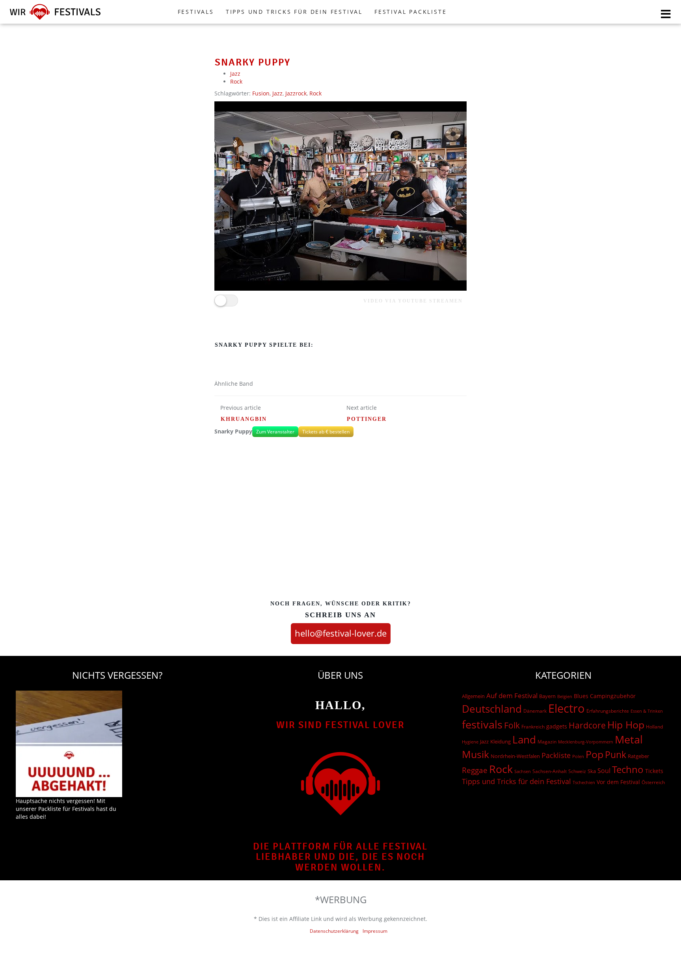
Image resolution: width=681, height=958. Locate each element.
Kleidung (500, 741)
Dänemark (535, 711)
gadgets (556, 726)
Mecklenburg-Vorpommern (585, 742)
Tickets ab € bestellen (326, 431)
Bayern (547, 696)
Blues (581, 696)
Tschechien (584, 782)
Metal (629, 739)
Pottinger (367, 419)
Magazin (547, 741)
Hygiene (470, 742)
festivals (482, 724)
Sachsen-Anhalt (549, 771)
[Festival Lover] (55, 19)
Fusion (261, 93)
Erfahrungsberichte (607, 711)
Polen (578, 756)
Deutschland (492, 709)
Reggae (474, 770)
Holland (654, 726)
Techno (628, 769)
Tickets (654, 771)
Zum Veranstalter (275, 431)
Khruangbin (244, 419)
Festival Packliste (410, 11)
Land (524, 739)
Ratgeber (638, 756)
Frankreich (533, 726)
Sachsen (522, 771)
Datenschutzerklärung (334, 931)
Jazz (235, 73)
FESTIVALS (196, 11)
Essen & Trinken (647, 711)
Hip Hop (625, 724)
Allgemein (473, 696)
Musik (475, 754)
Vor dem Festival (618, 782)
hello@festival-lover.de (341, 633)
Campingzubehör (613, 696)
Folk (512, 725)
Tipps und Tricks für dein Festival (294, 11)
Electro (566, 708)
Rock (236, 81)
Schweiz (577, 771)
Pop (594, 754)
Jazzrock (296, 93)
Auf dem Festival (512, 695)
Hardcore (587, 725)
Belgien (564, 696)
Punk (615, 755)
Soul (603, 770)
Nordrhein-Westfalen (515, 756)
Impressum (375, 931)
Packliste (556, 755)
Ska (592, 771)
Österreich (653, 782)
